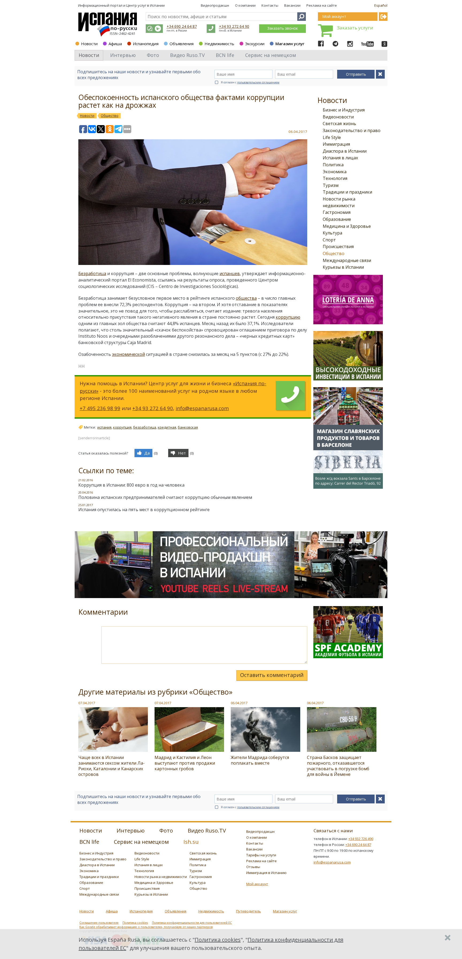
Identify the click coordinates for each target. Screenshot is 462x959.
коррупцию (288, 317)
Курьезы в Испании (343, 267)
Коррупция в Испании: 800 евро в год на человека (131, 485)
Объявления (182, 43)
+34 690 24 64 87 (182, 26)
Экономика (334, 172)
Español (380, 5)
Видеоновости (338, 117)
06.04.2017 (239, 702)
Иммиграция (336, 144)
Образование (337, 219)
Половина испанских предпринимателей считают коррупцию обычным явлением (165, 497)
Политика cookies (135, 923)
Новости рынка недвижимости (160, 876)
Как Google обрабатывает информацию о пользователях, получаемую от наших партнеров (146, 927)
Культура (332, 233)
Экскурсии (254, 43)
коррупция (122, 427)
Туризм (330, 185)
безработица (144, 427)
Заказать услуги (355, 28)
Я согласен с (250, 82)
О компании (245, 5)
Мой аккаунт (257, 883)
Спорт (329, 240)
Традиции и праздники (347, 192)
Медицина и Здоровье (347, 226)
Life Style (332, 137)
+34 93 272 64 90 (234, 26)
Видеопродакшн (215, 5)
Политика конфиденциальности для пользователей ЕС (192, 923)
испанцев (230, 273)
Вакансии (292, 5)
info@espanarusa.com (202, 408)
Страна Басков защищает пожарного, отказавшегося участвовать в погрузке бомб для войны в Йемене (338, 765)
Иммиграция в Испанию (266, 872)
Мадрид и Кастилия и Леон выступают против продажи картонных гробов (185, 763)
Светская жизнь (339, 123)
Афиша (115, 43)
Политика (333, 165)
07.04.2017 (86, 702)
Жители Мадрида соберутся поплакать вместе (260, 760)
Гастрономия (337, 212)
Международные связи (347, 260)
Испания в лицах (340, 158)
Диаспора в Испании (345, 151)
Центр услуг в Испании (145, 5)
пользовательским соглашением (258, 82)
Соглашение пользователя (98, 923)
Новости (89, 43)
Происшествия (338, 246)
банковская (188, 427)
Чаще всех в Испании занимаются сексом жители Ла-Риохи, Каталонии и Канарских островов (111, 765)
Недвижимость (219, 43)
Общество (333, 253)
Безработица (92, 273)
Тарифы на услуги (261, 855)
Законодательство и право (351, 130)
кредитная (167, 427)
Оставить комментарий (271, 675)
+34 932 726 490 (360, 838)
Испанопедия (146, 43)
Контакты (269, 5)
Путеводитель (248, 911)
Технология (335, 178)
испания (104, 427)
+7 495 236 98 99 (100, 408)
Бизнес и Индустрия (344, 110)
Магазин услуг (290, 43)
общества (246, 298)
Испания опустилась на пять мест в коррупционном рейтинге (144, 510)
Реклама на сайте (321, 5)
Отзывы (253, 866)
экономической (128, 354)
